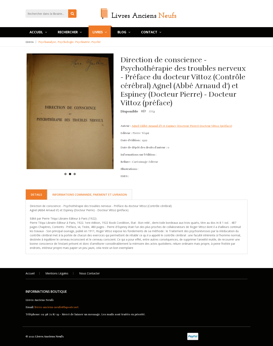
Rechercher (68, 32)
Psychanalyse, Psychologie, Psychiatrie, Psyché (69, 42)
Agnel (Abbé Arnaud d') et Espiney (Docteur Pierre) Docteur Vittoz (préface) (182, 126)
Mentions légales (56, 273)
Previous (20, 93)
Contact (149, 32)
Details (36, 194)
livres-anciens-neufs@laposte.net (57, 307)
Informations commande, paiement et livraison (89, 194)
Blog (122, 32)
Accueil (36, 32)
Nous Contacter (89, 273)
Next (120, 93)
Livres (98, 32)
